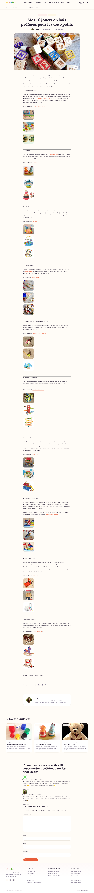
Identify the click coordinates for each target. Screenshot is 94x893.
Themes (62, 2)
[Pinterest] (13, 880)
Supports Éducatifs (28, 2)
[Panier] (86, 2)
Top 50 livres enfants (32, 878)
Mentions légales (84, 890)
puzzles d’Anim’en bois (44, 98)
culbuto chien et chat (52, 154)
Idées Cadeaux (74, 868)
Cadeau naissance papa (75, 871)
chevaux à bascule (37, 631)
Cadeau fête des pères (75, 882)
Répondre (25, 789)
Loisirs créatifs (30, 873)
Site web (25, 851)
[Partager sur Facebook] (35, 685)
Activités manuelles (54, 2)
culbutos (35, 163)
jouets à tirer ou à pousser (39, 333)
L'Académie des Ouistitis (54, 875)
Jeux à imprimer (31, 871)
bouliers (34, 221)
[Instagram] (10, 880)
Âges (68, 2)
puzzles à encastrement (38, 106)
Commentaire (27, 814)
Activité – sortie (30, 880)
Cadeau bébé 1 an (74, 875)
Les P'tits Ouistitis (52, 873)
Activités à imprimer (53, 878)
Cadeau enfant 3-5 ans (75, 878)
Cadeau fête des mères (75, 880)
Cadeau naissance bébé (75, 873)
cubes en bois (28, 271)
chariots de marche (37, 575)
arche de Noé (34, 454)
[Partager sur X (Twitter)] (39, 685)
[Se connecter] (83, 2)
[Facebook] (7, 880)
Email (25, 843)
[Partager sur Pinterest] (42, 685)
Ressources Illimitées (53, 871)
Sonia (36, 699)
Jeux (45, 2)
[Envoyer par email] (45, 685)
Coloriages (38, 2)
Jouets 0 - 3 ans (42, 14)
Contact (78, 890)
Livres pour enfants (31, 875)
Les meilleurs (52, 14)
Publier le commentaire (30, 860)
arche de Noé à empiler (52, 514)
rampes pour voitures (38, 390)
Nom (25, 835)
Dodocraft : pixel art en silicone (34, 882)
